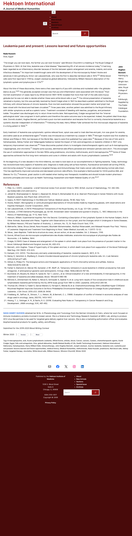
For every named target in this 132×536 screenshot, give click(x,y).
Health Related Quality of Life (64, 343)
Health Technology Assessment (89, 343)
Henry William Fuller (33, 346)
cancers (86, 341)
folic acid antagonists (23, 343)
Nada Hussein (93, 348)
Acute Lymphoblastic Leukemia (39, 341)
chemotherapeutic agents (107, 341)
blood (73, 341)
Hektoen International (29, 3)
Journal (91, 346)
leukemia (98, 346)
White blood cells (39, 351)
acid (24, 341)
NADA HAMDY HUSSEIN (13, 313)
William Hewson (53, 351)
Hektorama (7, 346)
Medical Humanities (67, 348)
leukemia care (108, 346)
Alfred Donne (58, 341)
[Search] (84, 33)
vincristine (27, 351)
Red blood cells (116, 348)
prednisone (104, 348)
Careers (93, 341)
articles (67, 341)
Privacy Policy (50, 403)
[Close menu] (54, 12)
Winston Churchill (68, 351)
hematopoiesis (19, 346)
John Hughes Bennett (64, 346)
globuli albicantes (45, 343)
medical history (53, 348)
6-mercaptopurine (15, 341)
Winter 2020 (81, 351)
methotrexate (81, 348)
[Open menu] (45, 23)
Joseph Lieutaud (80, 346)
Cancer (79, 341)
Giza (35, 343)
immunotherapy (48, 346)
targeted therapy (15, 351)
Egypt (12, 343)
